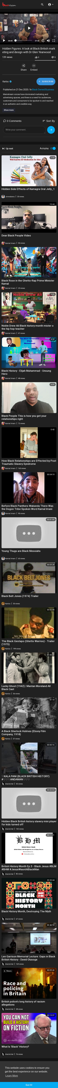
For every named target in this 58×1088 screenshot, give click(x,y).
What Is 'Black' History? (15, 1046)
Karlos (6, 81)
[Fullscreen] (53, 40)
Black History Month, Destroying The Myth (26, 911)
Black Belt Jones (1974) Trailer (20, 596)
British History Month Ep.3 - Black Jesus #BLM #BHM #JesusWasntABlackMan (29, 868)
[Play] (4, 40)
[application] (29, 28)
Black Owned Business (43, 89)
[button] (50, 4)
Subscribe (47, 81)
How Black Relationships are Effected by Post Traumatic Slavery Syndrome (29, 462)
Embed (33, 70)
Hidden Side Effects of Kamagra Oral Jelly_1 (28, 189)
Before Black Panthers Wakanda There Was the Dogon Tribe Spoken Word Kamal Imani (27, 507)
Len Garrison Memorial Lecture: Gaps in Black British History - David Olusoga (28, 958)
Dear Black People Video (16, 235)
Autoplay (44, 148)
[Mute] (48, 40)
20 (43, 40)
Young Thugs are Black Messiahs (21, 550)
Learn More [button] (11, 1075)
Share (24, 70)
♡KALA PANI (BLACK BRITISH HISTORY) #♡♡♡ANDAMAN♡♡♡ (25, 778)
